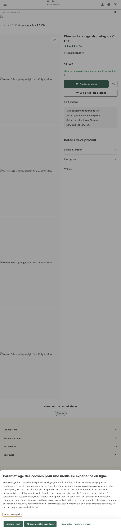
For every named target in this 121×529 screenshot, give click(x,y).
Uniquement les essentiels (40, 524)
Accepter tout (13, 524)
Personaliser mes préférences (75, 524)
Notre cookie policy (12, 514)
